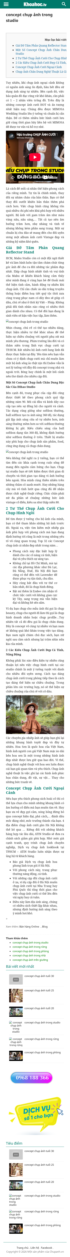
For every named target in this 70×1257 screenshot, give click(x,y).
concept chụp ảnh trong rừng (30, 946)
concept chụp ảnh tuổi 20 (39, 1181)
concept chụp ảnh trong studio (30, 942)
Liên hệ (34, 1247)
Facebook (46, 1247)
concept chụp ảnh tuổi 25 (39, 1164)
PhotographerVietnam (35, 4)
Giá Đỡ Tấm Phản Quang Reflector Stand (42, 45)
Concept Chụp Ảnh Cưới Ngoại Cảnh (39, 67)
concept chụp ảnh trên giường (30, 959)
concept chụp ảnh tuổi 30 (39, 1151)
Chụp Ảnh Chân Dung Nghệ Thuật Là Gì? (42, 72)
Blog (45, 926)
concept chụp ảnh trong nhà (29, 955)
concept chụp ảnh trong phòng (31, 951)
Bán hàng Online (29, 926)
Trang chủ (22, 1247)
